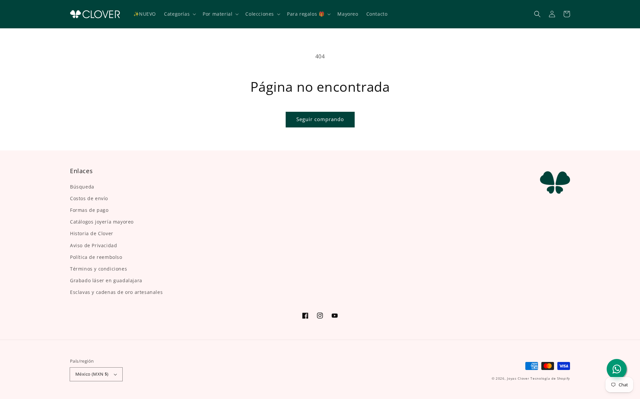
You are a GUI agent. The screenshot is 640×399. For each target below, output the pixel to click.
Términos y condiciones (98, 269)
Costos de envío (89, 198)
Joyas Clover (518, 378)
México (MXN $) (92, 374)
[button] (537, 14)
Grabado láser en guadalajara (106, 280)
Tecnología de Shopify (550, 378)
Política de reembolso (96, 257)
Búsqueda (82, 186)
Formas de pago (89, 210)
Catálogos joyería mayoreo (102, 222)
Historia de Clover (91, 233)
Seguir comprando (320, 119)
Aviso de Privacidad (93, 245)
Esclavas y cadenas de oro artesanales (116, 292)
